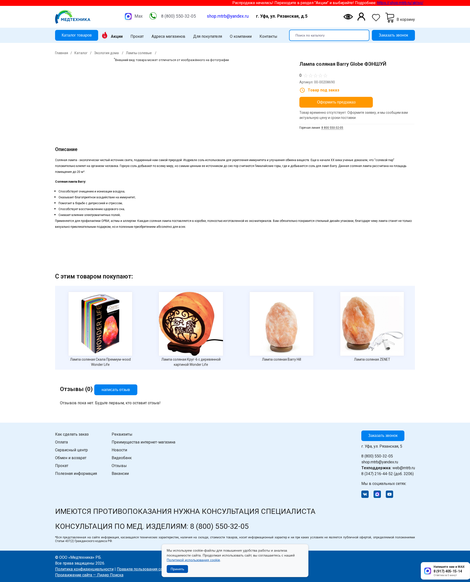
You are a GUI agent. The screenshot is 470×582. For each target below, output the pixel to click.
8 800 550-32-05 (332, 127)
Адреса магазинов (168, 36)
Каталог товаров (77, 35)
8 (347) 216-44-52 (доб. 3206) (387, 473)
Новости (119, 450)
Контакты (268, 36)
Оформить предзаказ (336, 102)
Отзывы (119, 465)
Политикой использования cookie (193, 560)
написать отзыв (116, 390)
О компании (241, 36)
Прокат (137, 36)
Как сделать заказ (72, 434)
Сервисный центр (71, 450)
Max (139, 16)
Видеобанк (122, 457)
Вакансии (120, 473)
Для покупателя (207, 36)
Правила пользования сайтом (144, 569)
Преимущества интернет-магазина (143, 442)
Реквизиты (122, 434)
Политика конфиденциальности (84, 569)
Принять (177, 569)
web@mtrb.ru (388, 468)
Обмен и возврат (70, 457)
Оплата (61, 442)
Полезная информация (76, 473)
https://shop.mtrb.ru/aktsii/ (388, 2)
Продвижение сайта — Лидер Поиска (89, 575)
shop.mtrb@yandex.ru (228, 16)
